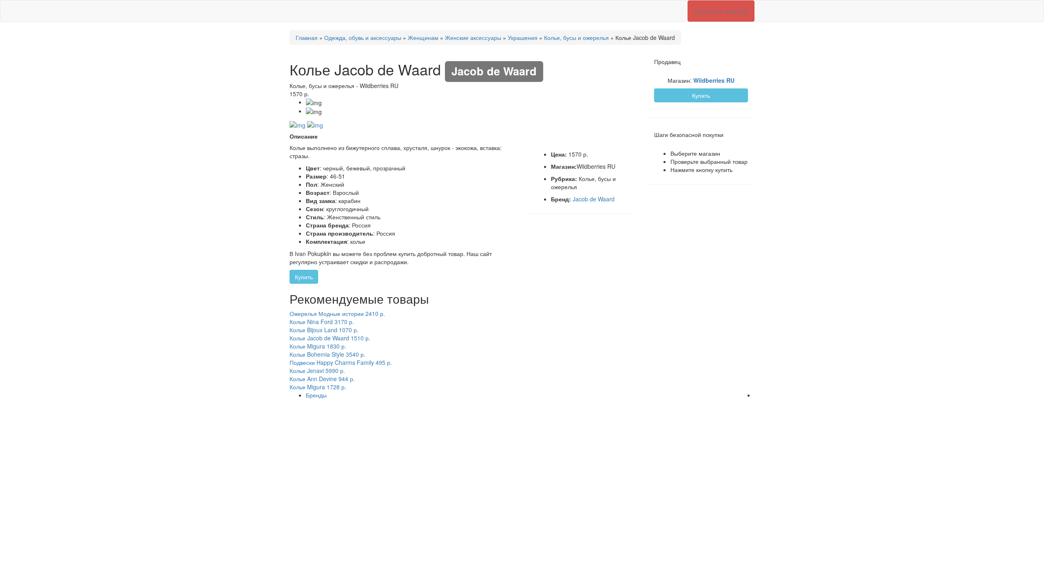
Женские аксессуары (473, 37)
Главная (307, 37)
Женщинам (423, 37)
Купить (304, 277)
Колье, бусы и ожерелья (576, 37)
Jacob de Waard (594, 199)
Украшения (522, 37)
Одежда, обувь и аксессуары (362, 37)
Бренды (316, 395)
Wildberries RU (713, 80)
